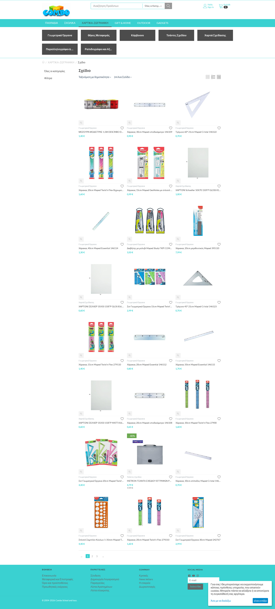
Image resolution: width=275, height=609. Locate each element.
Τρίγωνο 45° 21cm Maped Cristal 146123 (196, 306)
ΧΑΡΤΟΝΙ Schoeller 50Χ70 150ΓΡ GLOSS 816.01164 (198, 190)
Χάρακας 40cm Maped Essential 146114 (98, 248)
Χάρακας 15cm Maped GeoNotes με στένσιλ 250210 (149, 190)
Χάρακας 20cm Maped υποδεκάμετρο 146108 (149, 422)
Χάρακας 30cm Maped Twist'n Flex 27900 (196, 422)
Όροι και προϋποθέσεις (55, 582)
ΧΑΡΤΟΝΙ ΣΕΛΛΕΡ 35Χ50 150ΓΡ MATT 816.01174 (101, 422)
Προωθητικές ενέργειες (55, 586)
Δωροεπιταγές (147, 586)
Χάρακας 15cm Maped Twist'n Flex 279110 (100, 364)
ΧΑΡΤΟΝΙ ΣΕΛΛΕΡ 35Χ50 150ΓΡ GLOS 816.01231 (101, 306)
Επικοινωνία (49, 575)
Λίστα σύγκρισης (100, 590)
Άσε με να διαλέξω (221, 600)
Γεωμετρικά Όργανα (87, 128)
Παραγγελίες (98, 582)
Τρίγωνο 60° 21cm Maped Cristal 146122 (196, 131)
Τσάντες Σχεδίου (134, 477)
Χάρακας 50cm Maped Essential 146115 (195, 364)
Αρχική (43, 62)
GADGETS (162, 22)
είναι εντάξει (260, 600)
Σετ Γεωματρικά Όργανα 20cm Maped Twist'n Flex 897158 (101, 480)
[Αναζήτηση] (168, 6)
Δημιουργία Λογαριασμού (105, 579)
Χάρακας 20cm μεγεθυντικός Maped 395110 (197, 248)
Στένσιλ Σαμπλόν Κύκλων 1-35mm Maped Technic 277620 (101, 539)
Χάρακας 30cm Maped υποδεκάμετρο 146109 (149, 131)
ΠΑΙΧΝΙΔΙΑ (51, 22)
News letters (146, 579)
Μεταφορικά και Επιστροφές (57, 579)
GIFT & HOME (123, 22)
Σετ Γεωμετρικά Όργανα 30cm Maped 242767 (198, 539)
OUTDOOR (143, 22)
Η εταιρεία (144, 582)
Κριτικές (143, 575)
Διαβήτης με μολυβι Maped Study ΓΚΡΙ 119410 (149, 248)
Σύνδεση (95, 575)
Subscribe (195, 586)
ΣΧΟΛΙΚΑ (69, 22)
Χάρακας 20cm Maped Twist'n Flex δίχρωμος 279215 (101, 190)
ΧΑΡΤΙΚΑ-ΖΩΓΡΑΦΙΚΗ (95, 22)
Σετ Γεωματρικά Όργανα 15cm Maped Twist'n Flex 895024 (149, 306)
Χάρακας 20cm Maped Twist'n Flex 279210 (148, 539)
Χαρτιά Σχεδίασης (183, 186)
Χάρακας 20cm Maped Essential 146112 (146, 364)
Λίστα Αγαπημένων (101, 586)
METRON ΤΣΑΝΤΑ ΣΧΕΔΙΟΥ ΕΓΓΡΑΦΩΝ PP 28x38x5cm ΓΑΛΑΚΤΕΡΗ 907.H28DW (149, 480)
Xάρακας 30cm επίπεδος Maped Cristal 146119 (198, 480)
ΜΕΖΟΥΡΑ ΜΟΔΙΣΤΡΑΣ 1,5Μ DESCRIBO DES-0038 (101, 131)
